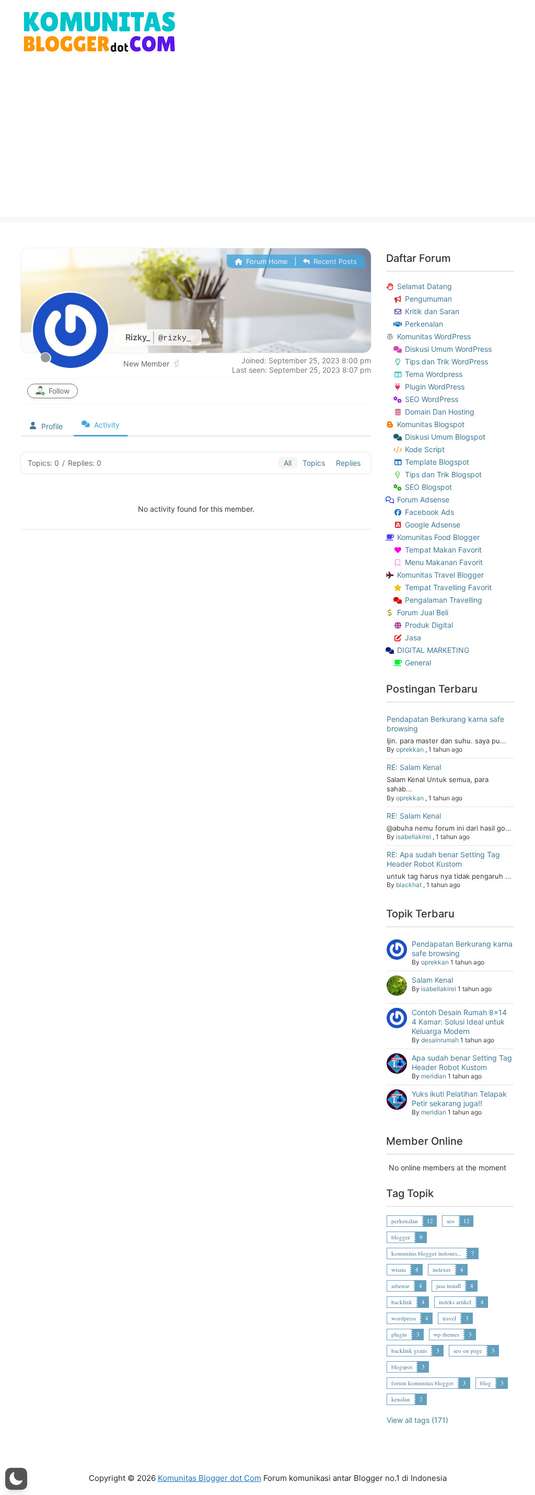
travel (449, 1318)
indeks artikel (455, 1302)
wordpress (403, 1318)
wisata (398, 1269)
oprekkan (410, 749)
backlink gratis (409, 1350)
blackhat (409, 885)
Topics (314, 462)
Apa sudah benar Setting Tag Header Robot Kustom (462, 1062)
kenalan (400, 1399)
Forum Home (266, 261)
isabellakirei (413, 837)
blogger (400, 1237)
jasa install (448, 1286)
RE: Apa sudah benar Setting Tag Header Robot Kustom (443, 859)
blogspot (401, 1367)
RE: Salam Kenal (414, 767)
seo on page (467, 1350)
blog (485, 1383)
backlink (401, 1302)
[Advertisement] (267, 144)
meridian (433, 1076)
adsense (400, 1286)
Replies (348, 462)
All (288, 462)
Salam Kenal (432, 979)
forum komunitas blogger (422, 1383)
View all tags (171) (417, 1420)
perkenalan (404, 1221)
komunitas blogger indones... (426, 1253)
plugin (399, 1334)
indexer (442, 1269)
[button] (16, 1479)
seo (451, 1221)
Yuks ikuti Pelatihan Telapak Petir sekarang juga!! (459, 1098)
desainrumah (440, 1040)
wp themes (446, 1334)
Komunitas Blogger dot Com (209, 1478)
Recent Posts (334, 261)
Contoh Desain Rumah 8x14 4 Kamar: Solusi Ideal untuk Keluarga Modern (459, 1022)
